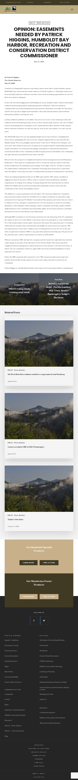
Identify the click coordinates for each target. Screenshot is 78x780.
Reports (44, 708)
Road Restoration (11, 661)
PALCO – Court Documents (14, 731)
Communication (13, 689)
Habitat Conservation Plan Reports (52, 717)
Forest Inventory (11, 650)
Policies (44, 635)
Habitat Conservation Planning (51, 666)
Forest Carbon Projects (13, 682)
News (7, 704)
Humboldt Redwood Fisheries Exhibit (53, 682)
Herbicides (44, 650)
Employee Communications (15, 710)
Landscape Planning (47, 671)
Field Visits (44, 677)
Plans (43, 689)
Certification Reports (47, 712)
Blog (6, 736)
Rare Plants (9, 671)
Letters (7, 699)
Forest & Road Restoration (49, 656)
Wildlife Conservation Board (15, 715)
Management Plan (46, 694)
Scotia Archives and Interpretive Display (54, 687)
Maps (7, 666)
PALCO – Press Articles (13, 725)
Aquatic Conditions (11, 640)
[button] (72, 10)
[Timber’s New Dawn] (39, 496)
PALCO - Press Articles (39, 23)
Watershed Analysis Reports (50, 723)
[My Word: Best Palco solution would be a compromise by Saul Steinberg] (39, 351)
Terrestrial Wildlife (11, 677)
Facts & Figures (13, 635)
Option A (43, 699)
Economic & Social (11, 645)
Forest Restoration (11, 656)
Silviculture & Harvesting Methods (52, 640)
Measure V (8, 720)
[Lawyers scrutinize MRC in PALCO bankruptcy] (39, 423)
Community (9, 694)
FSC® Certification (46, 661)
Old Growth (44, 645)
